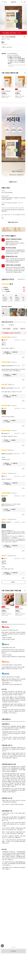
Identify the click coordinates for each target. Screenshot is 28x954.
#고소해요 (15, 328)
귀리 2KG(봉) (18, 91)
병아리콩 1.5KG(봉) (6, 91)
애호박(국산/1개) (19, 608)
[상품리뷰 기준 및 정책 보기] (24, 322)
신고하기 (23, 340)
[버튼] (25, 333)
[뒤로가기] (2, 2)
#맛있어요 (23, 328)
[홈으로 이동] (5, 2)
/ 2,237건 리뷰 (7, 47)
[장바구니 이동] (24, 2)
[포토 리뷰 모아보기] (25, 306)
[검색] (21, 2)
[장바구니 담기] (11, 85)
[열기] (13, 947)
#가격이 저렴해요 (6, 328)
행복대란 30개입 (5, 608)
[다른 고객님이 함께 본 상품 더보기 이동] (24, 73)
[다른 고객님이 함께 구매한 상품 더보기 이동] (24, 590)
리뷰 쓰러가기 (21, 279)
